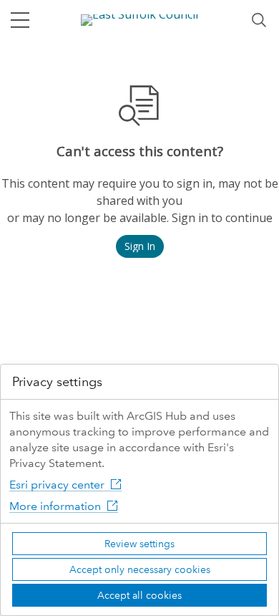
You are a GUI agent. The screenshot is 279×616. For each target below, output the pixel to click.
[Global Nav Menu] (20, 20)
